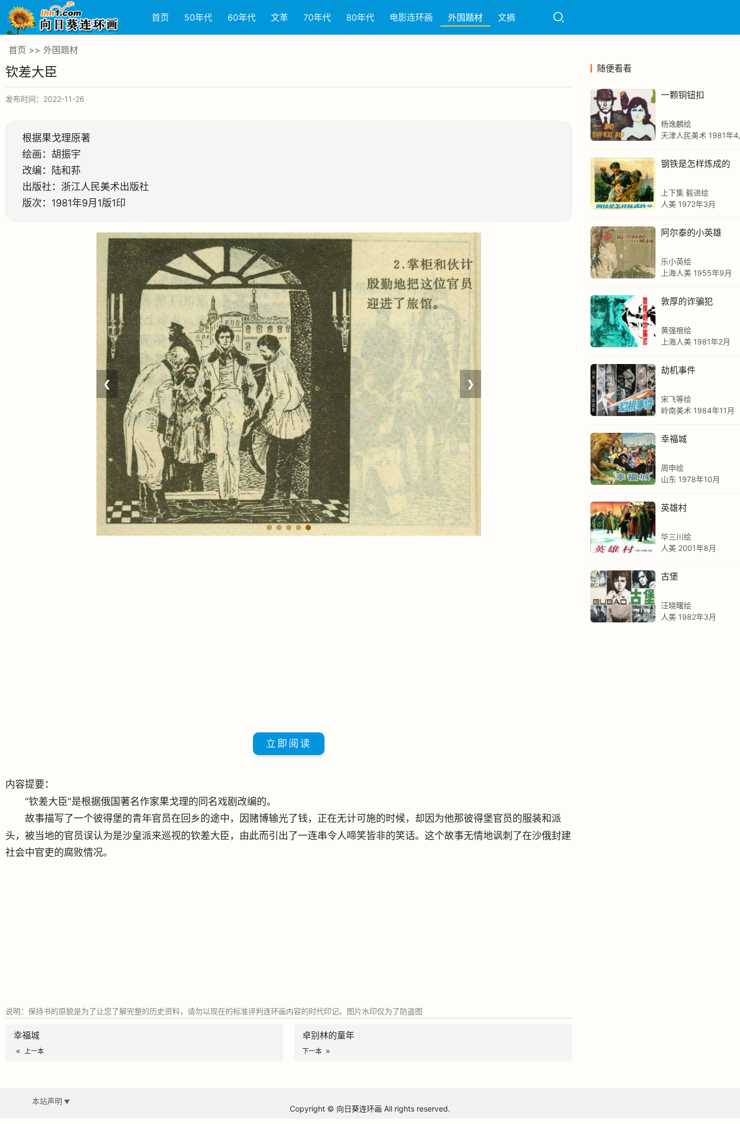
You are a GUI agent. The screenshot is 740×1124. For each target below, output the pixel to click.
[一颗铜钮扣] (622, 115)
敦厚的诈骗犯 (687, 301)
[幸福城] (622, 459)
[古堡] (622, 596)
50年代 (198, 17)
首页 (160, 17)
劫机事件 (678, 370)
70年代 (317, 17)
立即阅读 (288, 743)
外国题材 (465, 17)
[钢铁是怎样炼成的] (622, 184)
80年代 (360, 17)
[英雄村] (622, 528)
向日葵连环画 (359, 1108)
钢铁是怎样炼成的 (695, 163)
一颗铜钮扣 (682, 94)
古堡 (669, 576)
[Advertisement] (288, 632)
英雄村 (674, 507)
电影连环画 (411, 17)
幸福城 (674, 438)
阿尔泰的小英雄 (691, 232)
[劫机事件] (622, 390)
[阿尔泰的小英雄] (622, 252)
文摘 (506, 17)
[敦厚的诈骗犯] (622, 321)
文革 (279, 17)
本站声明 (47, 1101)
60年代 (242, 17)
